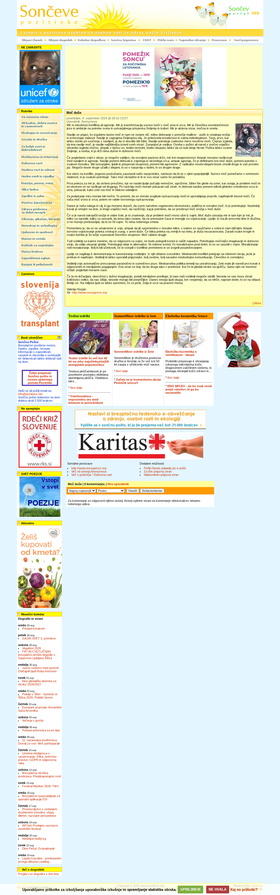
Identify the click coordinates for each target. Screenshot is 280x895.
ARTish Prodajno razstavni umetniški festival (38, 827)
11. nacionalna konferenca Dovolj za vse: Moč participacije (39, 741)
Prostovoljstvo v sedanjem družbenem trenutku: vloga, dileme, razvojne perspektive (37, 812)
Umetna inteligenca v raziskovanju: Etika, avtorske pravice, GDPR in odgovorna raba (37, 758)
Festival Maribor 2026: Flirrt (40, 786)
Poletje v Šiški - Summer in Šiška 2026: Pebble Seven (37, 696)
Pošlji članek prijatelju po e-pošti (165, 468)
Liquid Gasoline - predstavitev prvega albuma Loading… (40, 860)
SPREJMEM (190, 889)
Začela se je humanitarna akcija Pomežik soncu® (137, 381)
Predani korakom (33, 628)
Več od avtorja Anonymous (89, 471)
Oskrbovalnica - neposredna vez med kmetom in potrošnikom (85, 399)
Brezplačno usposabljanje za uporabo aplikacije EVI (39, 797)
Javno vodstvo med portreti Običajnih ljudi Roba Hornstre (38, 669)
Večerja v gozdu (32, 720)
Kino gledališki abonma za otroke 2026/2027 (37, 682)
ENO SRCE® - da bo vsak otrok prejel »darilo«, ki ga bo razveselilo (188, 389)
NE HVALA (217, 889)
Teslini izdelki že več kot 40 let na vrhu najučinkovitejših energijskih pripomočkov (88, 361)
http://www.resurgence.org (89, 292)
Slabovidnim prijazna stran (161, 474)
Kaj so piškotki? (244, 889)
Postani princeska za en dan (41, 730)
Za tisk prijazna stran (158, 471)
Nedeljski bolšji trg (34, 838)
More (257, 303)
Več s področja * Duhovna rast (91, 474)
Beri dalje (76, 387)
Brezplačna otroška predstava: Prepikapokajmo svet (39, 774)
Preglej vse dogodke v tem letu (38, 874)
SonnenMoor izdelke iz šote (134, 351)
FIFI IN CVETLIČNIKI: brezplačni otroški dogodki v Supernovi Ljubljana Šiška (36, 655)
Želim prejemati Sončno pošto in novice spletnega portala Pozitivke (40, 377)
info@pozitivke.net (30, 394)
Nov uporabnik (118, 484)
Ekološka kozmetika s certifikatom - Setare (181, 353)
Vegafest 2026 (31, 648)
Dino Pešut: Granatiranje (38, 848)
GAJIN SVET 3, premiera (39, 638)
